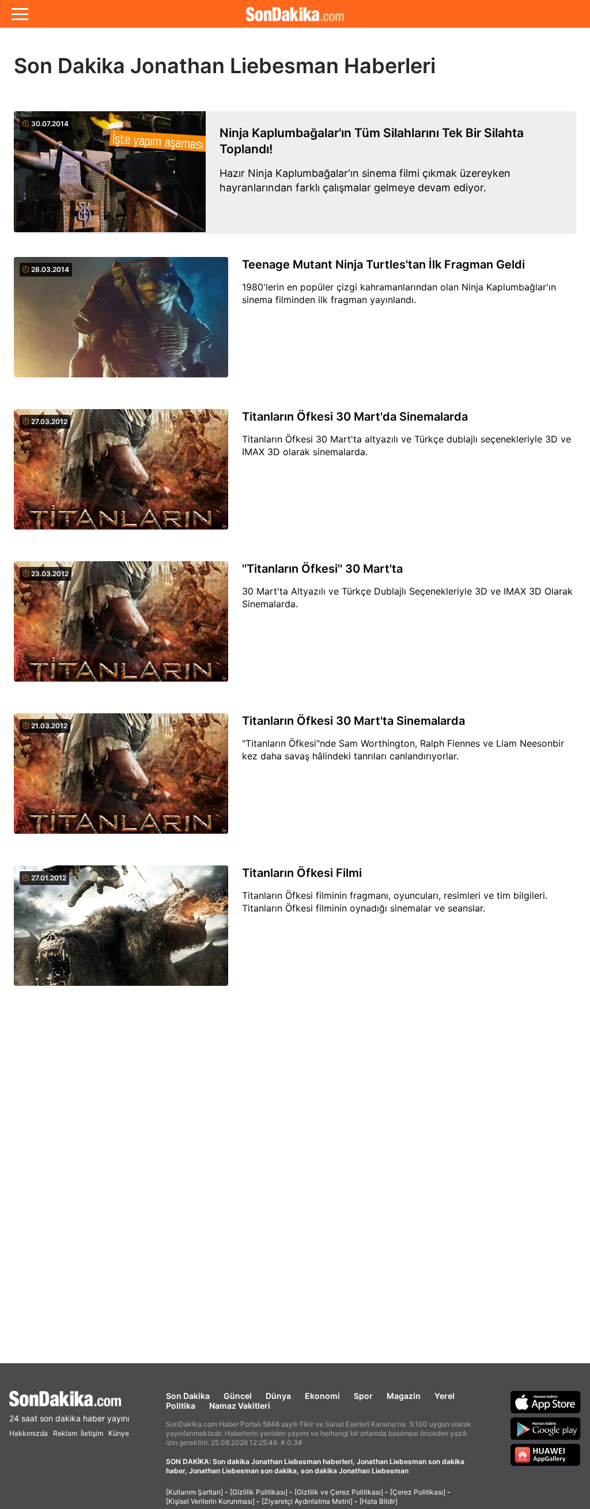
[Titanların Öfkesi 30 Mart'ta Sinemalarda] (121, 780)
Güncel (238, 1396)
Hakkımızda (28, 1433)
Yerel (444, 1396)
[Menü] (20, 14)
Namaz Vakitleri (239, 1405)
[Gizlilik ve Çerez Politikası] (338, 1492)
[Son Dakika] (295, 14)
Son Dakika (188, 1396)
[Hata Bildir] (379, 1501)
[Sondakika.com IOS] (545, 1402)
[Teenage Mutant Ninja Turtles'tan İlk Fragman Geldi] (121, 324)
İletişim (92, 1433)
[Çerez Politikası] (417, 1492)
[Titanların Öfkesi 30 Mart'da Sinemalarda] (121, 476)
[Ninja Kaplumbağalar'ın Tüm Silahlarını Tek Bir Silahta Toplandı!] (110, 172)
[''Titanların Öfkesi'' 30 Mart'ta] (121, 628)
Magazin (404, 1396)
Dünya (278, 1396)
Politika (180, 1405)
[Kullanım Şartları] (194, 1492)
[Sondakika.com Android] (545, 1428)
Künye (118, 1433)
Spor (363, 1396)
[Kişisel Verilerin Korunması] (210, 1501)
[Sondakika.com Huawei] (545, 1455)
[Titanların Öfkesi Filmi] (121, 932)
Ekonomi (322, 1396)
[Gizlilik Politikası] (259, 1492)
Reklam (65, 1433)
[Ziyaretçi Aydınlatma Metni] (307, 1501)
